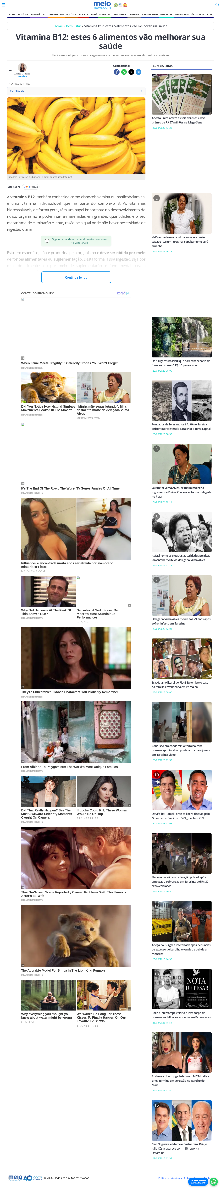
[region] (181, 163)
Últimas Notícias (201, 14)
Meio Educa (182, 14)
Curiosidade (56, 14)
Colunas (134, 14)
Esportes (104, 14)
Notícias (23, 14)
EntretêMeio (38, 14)
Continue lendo (76, 277)
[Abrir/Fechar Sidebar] (4, 5)
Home (12, 14)
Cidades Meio (150, 14)
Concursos (119, 14)
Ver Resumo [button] (76, 90)
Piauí (93, 14)
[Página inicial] (102, 5)
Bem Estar (166, 14)
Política (71, 14)
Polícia (83, 14)
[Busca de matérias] (217, 6)
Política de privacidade (170, 1178)
